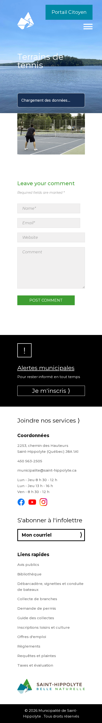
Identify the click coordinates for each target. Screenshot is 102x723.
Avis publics (28, 564)
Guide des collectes (35, 618)
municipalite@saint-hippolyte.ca (46, 470)
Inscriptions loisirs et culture (43, 627)
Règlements (28, 646)
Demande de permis (36, 608)
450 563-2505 (29, 461)
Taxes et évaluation (35, 665)
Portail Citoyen (69, 12)
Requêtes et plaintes (36, 655)
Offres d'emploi (31, 636)
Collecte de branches (37, 599)
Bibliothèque (29, 574)
